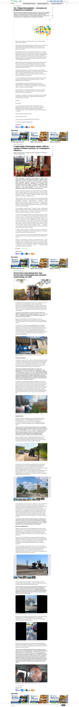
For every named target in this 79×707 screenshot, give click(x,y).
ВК (51, 1)
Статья (12, 3)
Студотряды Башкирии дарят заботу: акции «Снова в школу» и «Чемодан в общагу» (29, 3)
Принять (63, 705)
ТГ (57, 1)
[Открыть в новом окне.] (17, 127)
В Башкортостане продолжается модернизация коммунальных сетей (43, 3)
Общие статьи (16, 144)
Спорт (15, 5)
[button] (49, 487)
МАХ (61, 1)
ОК (54, 1)
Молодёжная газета (23, 248)
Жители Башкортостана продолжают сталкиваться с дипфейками (57, 3)
